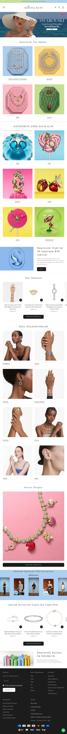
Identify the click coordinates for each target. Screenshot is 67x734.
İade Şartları (6, 712)
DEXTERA (5, 402)
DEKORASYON (49, 240)
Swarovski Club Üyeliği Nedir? (56, 688)
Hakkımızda (51, 676)
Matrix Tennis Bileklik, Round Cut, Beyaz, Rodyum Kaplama (33, 633)
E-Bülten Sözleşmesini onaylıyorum (14, 685)
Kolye (32, 679)
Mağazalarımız (51, 682)
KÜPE (17, 163)
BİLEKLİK (17, 202)
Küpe (32, 676)
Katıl (42, 269)
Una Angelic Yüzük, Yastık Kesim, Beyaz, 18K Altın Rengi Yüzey (33, 306)
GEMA (17, 117)
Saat (32, 688)
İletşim (33, 699)
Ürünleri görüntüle (33, 565)
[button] (35, 717)
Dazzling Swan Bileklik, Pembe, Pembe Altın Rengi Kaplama (54, 633)
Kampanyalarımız (52, 693)
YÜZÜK (49, 202)
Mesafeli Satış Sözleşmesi (10, 703)
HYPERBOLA (6, 364)
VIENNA (37, 364)
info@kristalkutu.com (36, 713)
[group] (33, 24)
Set (31, 685)
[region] (33, 24)
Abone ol (9, 690)
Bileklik (32, 690)
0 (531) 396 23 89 (35, 707)
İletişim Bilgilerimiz (53, 679)
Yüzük (32, 682)
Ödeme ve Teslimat (8, 706)
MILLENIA (49, 79)
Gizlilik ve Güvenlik (8, 709)
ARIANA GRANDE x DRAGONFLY (17, 79)
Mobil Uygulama (52, 685)
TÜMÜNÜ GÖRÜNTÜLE (33, 316)
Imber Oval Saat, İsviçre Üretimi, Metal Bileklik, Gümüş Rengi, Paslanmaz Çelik (54, 307)
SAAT (49, 163)
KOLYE (17, 240)
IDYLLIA (49, 117)
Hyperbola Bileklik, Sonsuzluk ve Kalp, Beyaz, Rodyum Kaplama (13, 633)
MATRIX (5, 478)
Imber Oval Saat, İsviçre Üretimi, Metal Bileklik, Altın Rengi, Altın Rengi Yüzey (12, 307)
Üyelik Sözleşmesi (8, 715)
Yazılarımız (50, 690)
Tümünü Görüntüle (33, 643)
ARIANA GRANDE (39, 402)
